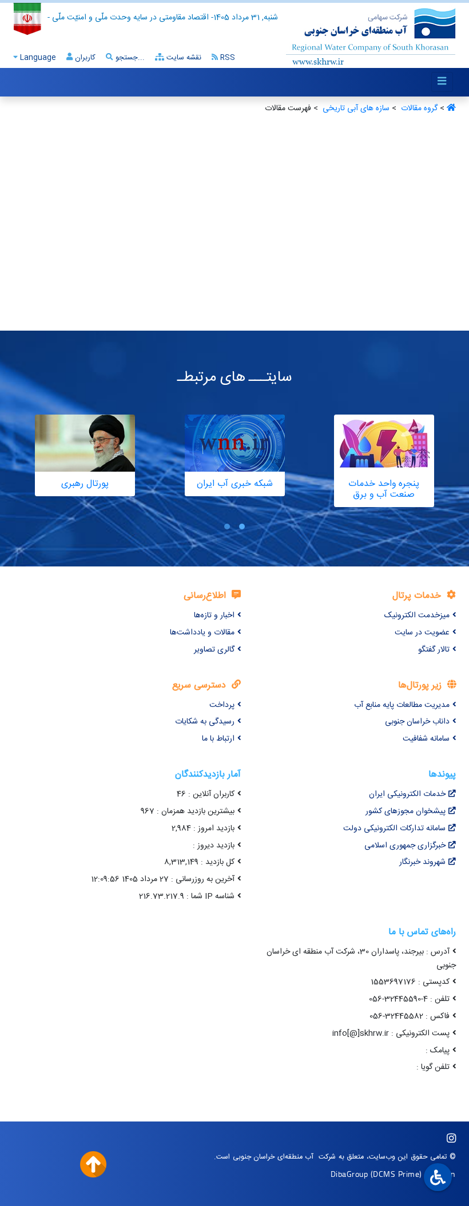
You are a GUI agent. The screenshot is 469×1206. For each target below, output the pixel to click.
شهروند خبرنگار (422, 862)
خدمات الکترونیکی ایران (407, 794)
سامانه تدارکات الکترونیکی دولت (394, 828)
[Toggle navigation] (442, 82)
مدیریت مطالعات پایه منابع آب (402, 705)
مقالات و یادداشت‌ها (202, 633)
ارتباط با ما (218, 739)
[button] (241, 527)
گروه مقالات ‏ (418, 108)
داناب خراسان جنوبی (417, 722)
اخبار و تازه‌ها (214, 615)
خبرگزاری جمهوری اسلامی (405, 846)
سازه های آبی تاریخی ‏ (354, 108)
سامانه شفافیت (426, 739)
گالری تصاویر (214, 650)
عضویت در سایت (422, 633)
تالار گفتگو (434, 650)
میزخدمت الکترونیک (417, 615)
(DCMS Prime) (396, 1173)
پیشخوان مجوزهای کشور (405, 811)
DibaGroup (349, 1173)
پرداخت (221, 705)
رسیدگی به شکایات (204, 722)
